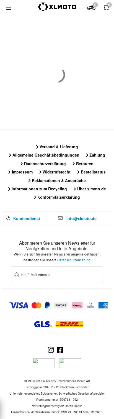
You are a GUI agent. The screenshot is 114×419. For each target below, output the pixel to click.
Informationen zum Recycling (39, 188)
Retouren (84, 163)
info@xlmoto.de (81, 218)
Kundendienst (26, 218)
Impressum (22, 172)
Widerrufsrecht (56, 172)
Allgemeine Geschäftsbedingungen (45, 155)
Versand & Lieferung (58, 146)
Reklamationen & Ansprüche (58, 180)
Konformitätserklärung (58, 197)
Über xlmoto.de (91, 188)
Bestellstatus (93, 172)
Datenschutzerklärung (44, 163)
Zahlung (96, 155)
